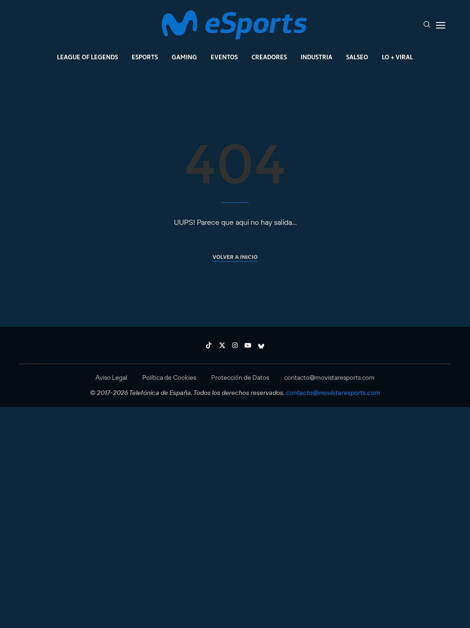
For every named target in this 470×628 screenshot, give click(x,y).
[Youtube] (248, 345)
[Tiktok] (209, 345)
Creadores (269, 57)
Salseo (357, 57)
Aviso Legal (111, 377)
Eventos (224, 57)
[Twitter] (222, 345)
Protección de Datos (240, 377)
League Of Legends (87, 57)
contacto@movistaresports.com (329, 377)
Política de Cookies (169, 377)
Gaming (184, 57)
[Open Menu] (440, 25)
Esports (145, 57)
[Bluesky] (261, 345)
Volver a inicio (235, 257)
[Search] (426, 25)
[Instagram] (235, 345)
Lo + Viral (397, 57)
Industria (316, 57)
